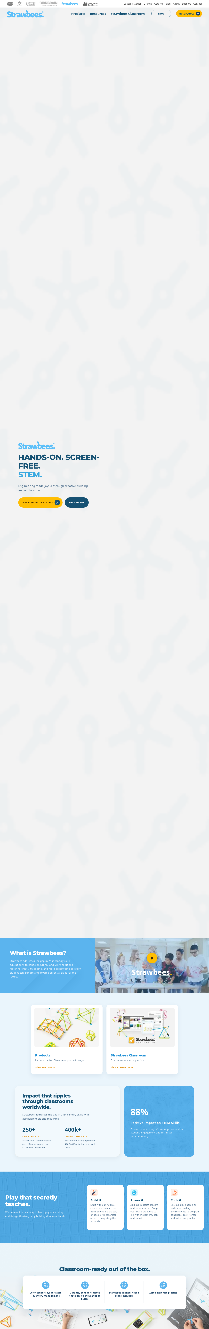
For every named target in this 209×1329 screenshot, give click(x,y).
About (176, 4)
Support (186, 4)
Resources (98, 13)
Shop (161, 13)
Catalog (158, 4)
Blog (168, 4)
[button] (152, 958)
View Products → (45, 1067)
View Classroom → (122, 1067)
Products (78, 13)
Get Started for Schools (41, 502)
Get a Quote (186, 13)
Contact (197, 4)
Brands (148, 4)
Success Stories (133, 4)
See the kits (76, 502)
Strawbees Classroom (128, 13)
